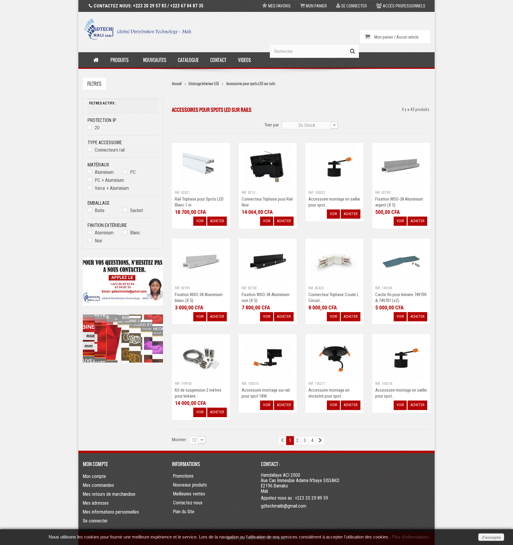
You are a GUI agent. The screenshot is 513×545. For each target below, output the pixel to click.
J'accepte (491, 537)
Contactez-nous (187, 503)
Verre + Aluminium (112, 188)
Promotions (183, 476)
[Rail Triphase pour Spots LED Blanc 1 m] (201, 166)
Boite (99, 210)
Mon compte (95, 464)
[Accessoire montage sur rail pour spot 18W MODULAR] (268, 357)
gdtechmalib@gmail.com (283, 506)
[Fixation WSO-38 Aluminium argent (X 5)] (401, 166)
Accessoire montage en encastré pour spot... (328, 393)
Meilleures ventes (189, 494)
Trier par (271, 125)
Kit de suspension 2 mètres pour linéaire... (198, 393)
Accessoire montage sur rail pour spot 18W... (266, 393)
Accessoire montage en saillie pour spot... (334, 202)
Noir (98, 241)
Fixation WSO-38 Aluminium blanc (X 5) (199, 297)
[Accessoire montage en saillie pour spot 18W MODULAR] (401, 357)
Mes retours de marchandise (109, 494)
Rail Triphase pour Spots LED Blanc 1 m (199, 202)
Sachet (136, 210)
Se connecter (353, 6)
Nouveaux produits (190, 485)
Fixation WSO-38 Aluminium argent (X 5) (399, 202)
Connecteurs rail (110, 150)
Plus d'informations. (411, 537)
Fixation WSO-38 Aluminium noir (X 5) (265, 297)
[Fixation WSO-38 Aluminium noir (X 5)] (268, 261)
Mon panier (316, 6)
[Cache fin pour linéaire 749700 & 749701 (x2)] (401, 261)
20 (97, 128)
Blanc (135, 233)
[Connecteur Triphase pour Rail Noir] (268, 166)
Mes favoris (279, 6)
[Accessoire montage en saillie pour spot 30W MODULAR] (334, 166)
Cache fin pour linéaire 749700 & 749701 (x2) (401, 297)
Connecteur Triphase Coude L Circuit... (333, 297)
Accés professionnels (403, 6)
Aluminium (104, 172)
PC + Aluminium (109, 180)
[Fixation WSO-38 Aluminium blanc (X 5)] (201, 261)
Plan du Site (183, 511)
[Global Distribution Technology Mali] (138, 29)
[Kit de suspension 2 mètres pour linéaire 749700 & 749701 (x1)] (201, 357)
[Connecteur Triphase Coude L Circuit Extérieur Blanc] (334, 261)
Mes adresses (96, 503)
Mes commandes (98, 485)
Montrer (179, 439)
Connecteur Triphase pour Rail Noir (267, 202)
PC (133, 172)
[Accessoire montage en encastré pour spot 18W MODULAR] (334, 357)
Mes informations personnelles (111, 512)
